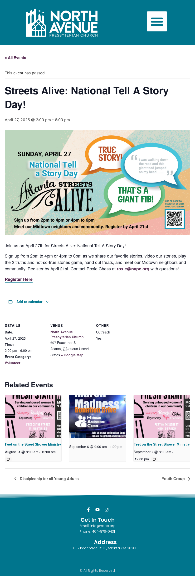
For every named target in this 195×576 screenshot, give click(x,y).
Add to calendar (29, 301)
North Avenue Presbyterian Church (67, 334)
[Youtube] (97, 509)
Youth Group (174, 478)
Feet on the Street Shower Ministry (33, 444)
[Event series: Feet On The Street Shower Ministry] (8, 459)
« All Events (15, 57)
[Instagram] (106, 509)
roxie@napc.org (133, 269)
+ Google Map (72, 355)
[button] (157, 21)
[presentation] (33, 416)
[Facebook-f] (88, 509)
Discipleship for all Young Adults (49, 478)
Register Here (19, 279)
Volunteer (12, 362)
